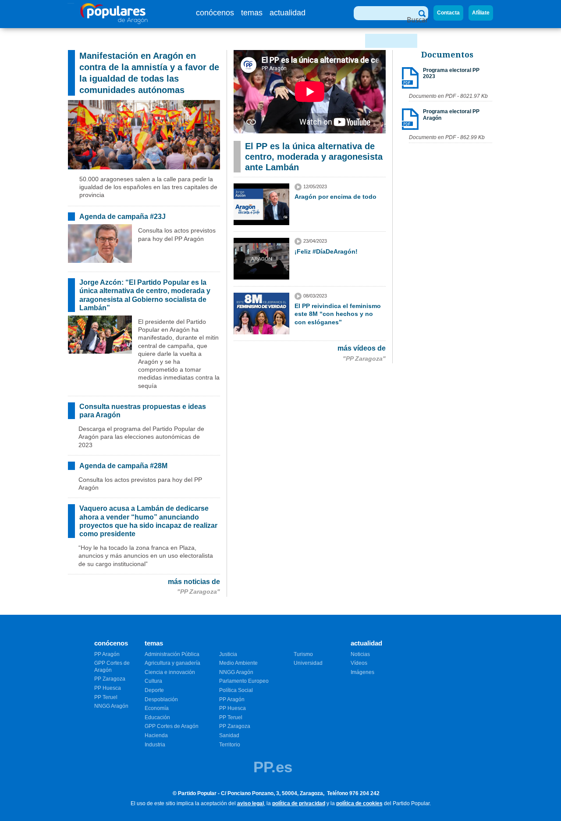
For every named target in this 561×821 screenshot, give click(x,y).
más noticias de (194, 581)
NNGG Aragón (111, 706)
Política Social (236, 690)
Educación (157, 717)
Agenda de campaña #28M (123, 466)
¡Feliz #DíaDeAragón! (326, 251)
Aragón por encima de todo (335, 196)
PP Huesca (107, 688)
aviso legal (250, 803)
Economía (157, 708)
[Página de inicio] (114, 22)
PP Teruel (105, 697)
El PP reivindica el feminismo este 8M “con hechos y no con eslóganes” (338, 313)
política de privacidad (298, 803)
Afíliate (481, 13)
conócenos (215, 12)
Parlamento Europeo (244, 681)
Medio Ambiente (238, 663)
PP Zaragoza (109, 679)
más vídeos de (361, 348)
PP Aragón (107, 654)
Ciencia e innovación (170, 672)
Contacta (448, 13)
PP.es (272, 766)
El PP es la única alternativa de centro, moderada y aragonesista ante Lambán (314, 156)
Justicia (228, 654)
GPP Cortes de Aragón (172, 726)
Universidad (308, 663)
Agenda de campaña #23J (122, 216)
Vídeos (359, 663)
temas (252, 12)
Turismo (303, 654)
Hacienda (156, 735)
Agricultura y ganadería (172, 663)
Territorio (229, 745)
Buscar (417, 20)
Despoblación (161, 699)
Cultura (153, 681)
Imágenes (362, 672)
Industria (155, 745)
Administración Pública (172, 654)
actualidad (287, 12)
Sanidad (229, 735)
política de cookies (359, 803)
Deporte (154, 690)
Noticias (360, 654)
